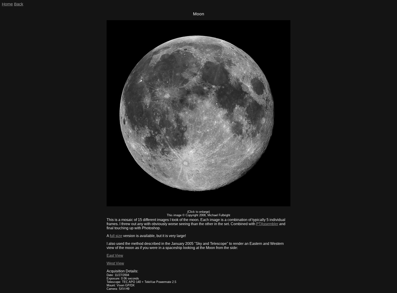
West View (115, 263)
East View (115, 255)
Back (18, 4)
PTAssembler (267, 224)
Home (7, 4)
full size (116, 236)
